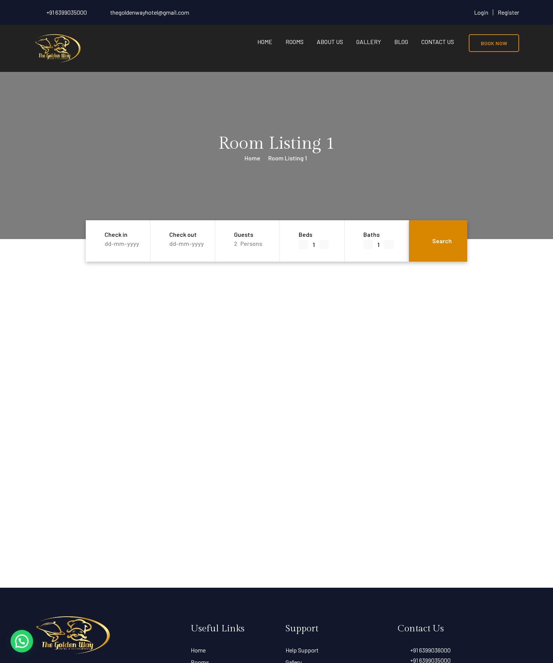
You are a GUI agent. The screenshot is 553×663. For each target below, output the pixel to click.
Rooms (295, 41)
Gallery (368, 41)
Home (264, 41)
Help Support (302, 650)
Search (442, 240)
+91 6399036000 (430, 650)
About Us (330, 41)
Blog (401, 41)
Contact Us (437, 41)
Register (508, 12)
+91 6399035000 (66, 12)
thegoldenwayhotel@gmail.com (149, 12)
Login (481, 12)
